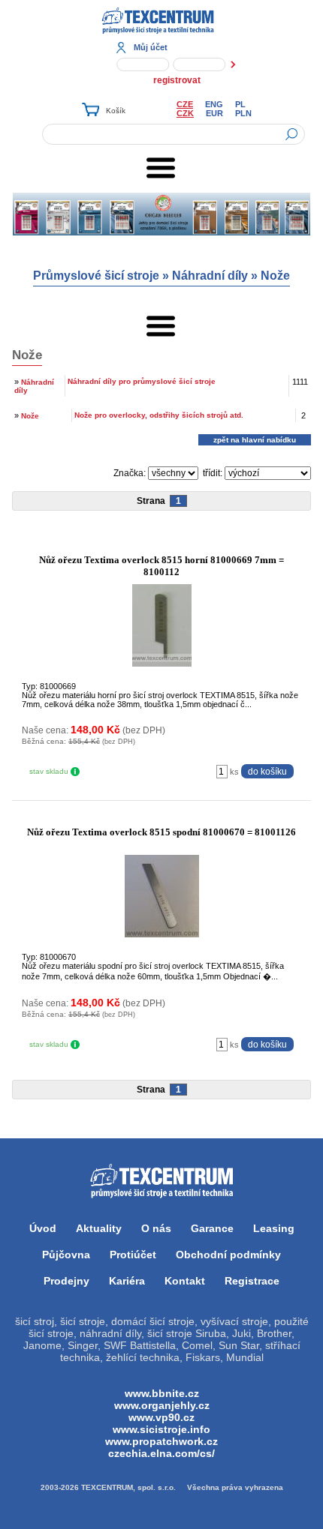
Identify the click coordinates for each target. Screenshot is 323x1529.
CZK (185, 113)
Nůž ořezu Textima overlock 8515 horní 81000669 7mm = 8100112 (161, 565)
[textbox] (173, 134)
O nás (156, 1228)
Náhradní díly (210, 275)
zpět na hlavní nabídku (254, 440)
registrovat (177, 80)
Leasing (273, 1228)
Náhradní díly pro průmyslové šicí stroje (142, 381)
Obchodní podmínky (228, 1255)
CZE (185, 104)
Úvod (42, 1228)
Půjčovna (66, 1255)
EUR (214, 113)
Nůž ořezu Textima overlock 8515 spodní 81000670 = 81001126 (161, 832)
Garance (212, 1228)
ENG (214, 104)
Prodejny (66, 1281)
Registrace (252, 1281)
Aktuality (99, 1228)
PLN (243, 113)
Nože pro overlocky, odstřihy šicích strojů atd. (158, 415)
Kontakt (185, 1281)
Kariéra (127, 1281)
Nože (275, 275)
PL (240, 104)
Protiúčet (133, 1255)
